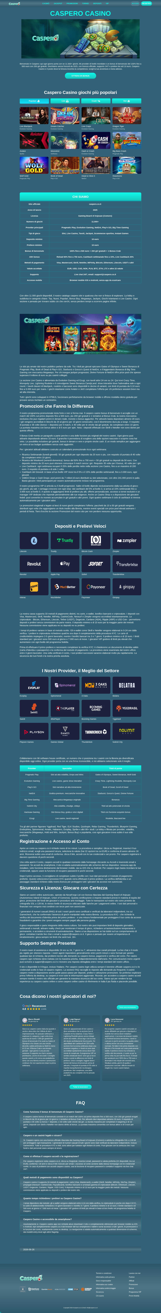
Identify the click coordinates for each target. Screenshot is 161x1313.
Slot (125, 101)
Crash (94, 101)
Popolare (32, 101)
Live (63, 101)
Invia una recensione (128, 1007)
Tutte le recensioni (80, 1087)
